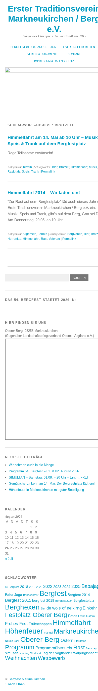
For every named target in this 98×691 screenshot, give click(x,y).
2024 (66, 587)
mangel (48, 632)
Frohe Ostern (86, 616)
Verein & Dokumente (42, 53)
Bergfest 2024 (63, 600)
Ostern (67, 640)
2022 (47, 586)
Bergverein (74, 234)
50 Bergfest (12, 586)
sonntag (24, 653)
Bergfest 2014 (79, 595)
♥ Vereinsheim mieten (79, 46)
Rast (44, 239)
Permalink (48, 171)
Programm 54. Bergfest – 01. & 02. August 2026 (44, 471)
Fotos (72, 616)
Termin (27, 167)
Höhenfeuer (24, 631)
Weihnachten (21, 658)
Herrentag (14, 239)
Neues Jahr (12, 640)
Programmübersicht (53, 647)
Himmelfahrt (79, 167)
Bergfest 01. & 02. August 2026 (33, 46)
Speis (26, 171)
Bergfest (53, 593)
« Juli (9, 559)
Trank (35, 171)
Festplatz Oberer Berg (36, 614)
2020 (39, 586)
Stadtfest (35, 653)
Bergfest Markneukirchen (27, 679)
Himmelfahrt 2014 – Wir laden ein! (44, 192)
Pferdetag (80, 640)
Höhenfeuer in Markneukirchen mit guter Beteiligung (46, 490)
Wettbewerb (51, 658)
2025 (75, 586)
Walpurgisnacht (85, 653)
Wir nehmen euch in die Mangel (32, 465)
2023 (57, 587)
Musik (93, 167)
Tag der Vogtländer (57, 653)
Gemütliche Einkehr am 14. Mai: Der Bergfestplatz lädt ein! (52, 483)
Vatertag (54, 239)
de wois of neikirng (64, 607)
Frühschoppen (40, 624)
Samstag (91, 648)
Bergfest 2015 (18, 600)
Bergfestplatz (83, 600)
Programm (19, 647)
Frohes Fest (16, 623)
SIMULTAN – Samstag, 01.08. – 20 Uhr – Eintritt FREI (48, 477)
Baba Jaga (13, 595)
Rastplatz (14, 171)
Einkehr (90, 607)
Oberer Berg (40, 639)
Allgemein (29, 234)
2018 (24, 587)
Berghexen (22, 607)
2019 (32, 586)
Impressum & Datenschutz (54, 60)
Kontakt (74, 53)
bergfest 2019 (43, 600)
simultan (11, 653)
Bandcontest (30, 594)
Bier (55, 167)
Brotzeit (64, 167)
